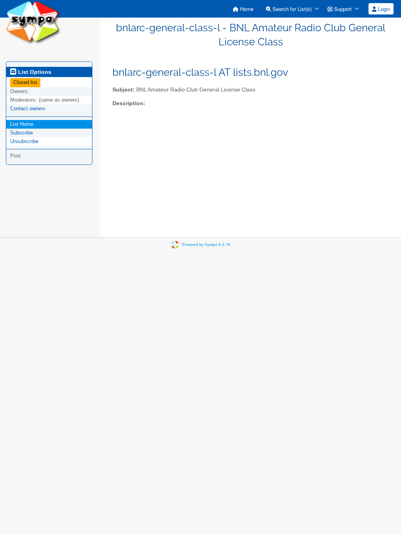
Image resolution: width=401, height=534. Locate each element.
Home (245, 9)
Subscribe (21, 133)
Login (383, 9)
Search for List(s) (291, 9)
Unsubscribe (24, 141)
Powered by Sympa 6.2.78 (206, 244)
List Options (33, 72)
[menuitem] (243, 9)
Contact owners (27, 108)
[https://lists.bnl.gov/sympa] (33, 22)
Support (342, 9)
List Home (21, 124)
